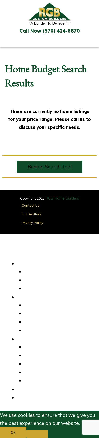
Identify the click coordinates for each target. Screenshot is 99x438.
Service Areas (40, 305)
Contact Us (30, 205)
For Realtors (31, 214)
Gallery (29, 388)
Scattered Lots (40, 322)
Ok (13, 432)
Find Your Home (41, 263)
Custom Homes (41, 288)
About (28, 338)
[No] (37, 434)
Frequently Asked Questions (52, 381)
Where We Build (42, 296)
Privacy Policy (32, 223)
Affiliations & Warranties (49, 364)
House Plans (38, 280)
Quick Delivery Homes (46, 271)
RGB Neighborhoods (45, 313)
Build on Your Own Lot (46, 330)
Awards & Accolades (46, 355)
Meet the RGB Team (45, 372)
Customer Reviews (44, 347)
